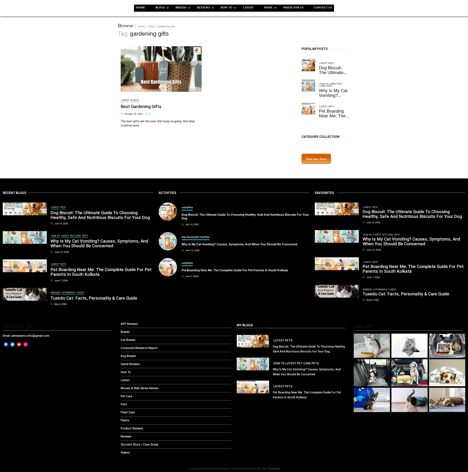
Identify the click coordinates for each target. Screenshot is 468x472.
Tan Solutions (271, 468)
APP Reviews (129, 324)
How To (226, 7)
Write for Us (293, 7)
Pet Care (75, 236)
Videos (125, 452)
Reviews (203, 7)
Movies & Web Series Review (139, 388)
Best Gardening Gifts (141, 106)
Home (140, 7)
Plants (134, 100)
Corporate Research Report (139, 348)
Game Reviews (130, 364)
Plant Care (128, 412)
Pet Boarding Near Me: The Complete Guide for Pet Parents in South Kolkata (101, 272)
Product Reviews (132, 428)
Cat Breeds (68, 292)
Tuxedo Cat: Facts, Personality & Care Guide (93, 298)
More (268, 7)
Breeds (181, 7)
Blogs (160, 7)
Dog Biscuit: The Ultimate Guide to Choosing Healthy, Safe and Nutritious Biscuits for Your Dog (100, 215)
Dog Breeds (128, 356)
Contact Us (323, 7)
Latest (248, 7)
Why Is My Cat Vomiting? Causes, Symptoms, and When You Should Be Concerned (99, 243)
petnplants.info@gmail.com (30, 335)
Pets (331, 63)
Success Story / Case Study (139, 444)
